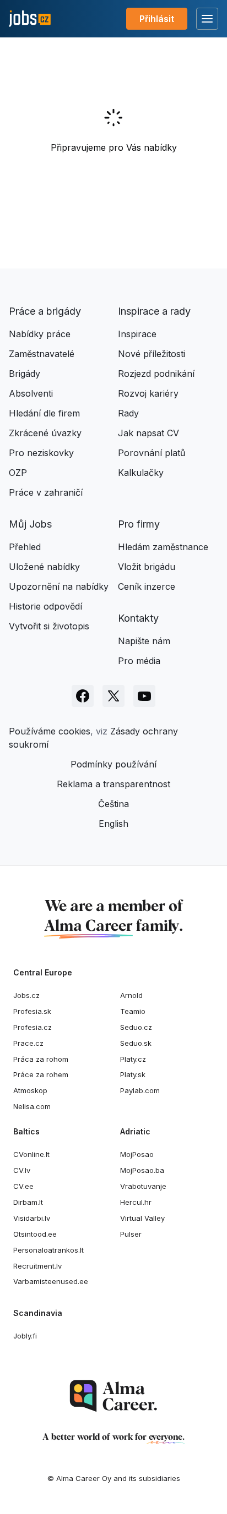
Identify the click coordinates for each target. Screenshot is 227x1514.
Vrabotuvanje (143, 1186)
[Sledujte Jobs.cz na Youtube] (144, 696)
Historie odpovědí (45, 606)
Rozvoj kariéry (148, 393)
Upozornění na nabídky (59, 586)
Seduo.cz (136, 1027)
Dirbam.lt (28, 1202)
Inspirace (137, 333)
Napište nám (144, 640)
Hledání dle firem (44, 413)
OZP (18, 472)
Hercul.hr (136, 1202)
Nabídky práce (40, 333)
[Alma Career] (113, 1396)
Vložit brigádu (146, 566)
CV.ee (23, 1186)
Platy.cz (133, 1059)
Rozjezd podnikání (156, 373)
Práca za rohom (40, 1059)
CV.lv (21, 1170)
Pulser (131, 1234)
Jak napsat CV (148, 432)
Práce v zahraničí (46, 492)
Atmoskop (30, 1090)
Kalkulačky (141, 472)
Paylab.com (140, 1090)
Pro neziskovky (41, 452)
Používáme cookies (49, 731)
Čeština (113, 803)
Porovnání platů (151, 452)
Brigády (24, 373)
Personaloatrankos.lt (48, 1250)
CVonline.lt (31, 1154)
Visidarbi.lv (31, 1218)
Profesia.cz (32, 1027)
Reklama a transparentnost (113, 783)
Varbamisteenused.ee (50, 1281)
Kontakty (138, 618)
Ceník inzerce (146, 586)
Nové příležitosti (151, 353)
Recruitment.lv (37, 1265)
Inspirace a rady (154, 311)
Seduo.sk (136, 1043)
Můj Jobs (30, 524)
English (113, 823)
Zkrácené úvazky (45, 432)
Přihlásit (156, 18)
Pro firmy (139, 524)
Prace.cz (28, 1043)
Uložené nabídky (44, 566)
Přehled (25, 546)
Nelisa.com (32, 1106)
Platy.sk (132, 1074)
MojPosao (137, 1154)
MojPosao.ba (142, 1170)
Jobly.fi (25, 1335)
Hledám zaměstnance (163, 546)
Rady (128, 413)
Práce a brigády (45, 311)
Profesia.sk (32, 1011)
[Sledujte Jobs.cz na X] (113, 696)
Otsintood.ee (35, 1234)
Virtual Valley (142, 1218)
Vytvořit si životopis (49, 626)
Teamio (132, 1011)
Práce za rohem (40, 1074)
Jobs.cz (26, 995)
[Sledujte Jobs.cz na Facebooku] (83, 696)
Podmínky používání (113, 764)
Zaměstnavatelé (41, 353)
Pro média (139, 660)
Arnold (131, 995)
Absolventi (31, 393)
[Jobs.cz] (30, 19)
